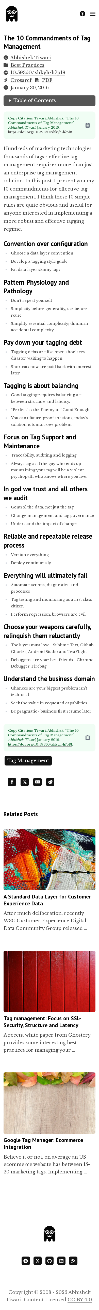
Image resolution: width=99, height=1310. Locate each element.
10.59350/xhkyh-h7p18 (37, 72)
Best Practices (27, 65)
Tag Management (28, 760)
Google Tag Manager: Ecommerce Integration (43, 1143)
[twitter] (38, 1261)
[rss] (73, 1261)
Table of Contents (34, 100)
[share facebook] (12, 782)
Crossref (20, 80)
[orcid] (26, 1261)
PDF (47, 80)
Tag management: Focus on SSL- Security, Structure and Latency (42, 1022)
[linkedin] (61, 1261)
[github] (49, 1261)
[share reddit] (50, 782)
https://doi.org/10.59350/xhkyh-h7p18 (40, 132)
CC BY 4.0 (80, 1300)
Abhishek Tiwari (30, 58)
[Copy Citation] (89, 125)
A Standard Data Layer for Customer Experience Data (47, 900)
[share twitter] (25, 782)
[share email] (37, 782)
